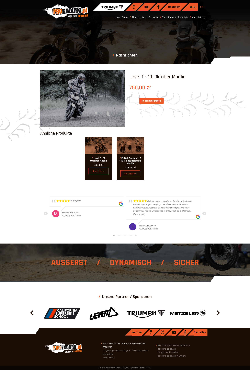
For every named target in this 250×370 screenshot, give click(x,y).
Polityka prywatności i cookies (110, 368)
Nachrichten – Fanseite (145, 17)
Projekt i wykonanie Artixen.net (135, 368)
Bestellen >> (98, 171)
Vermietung (198, 17)
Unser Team (121, 17)
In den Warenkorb (151, 100)
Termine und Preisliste (175, 17)
